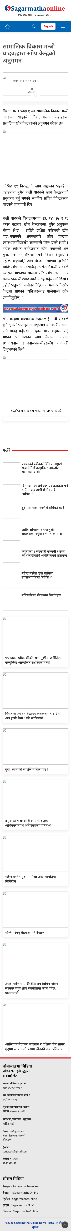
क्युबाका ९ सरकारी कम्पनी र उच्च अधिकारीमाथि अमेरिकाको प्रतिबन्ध (44, 553)
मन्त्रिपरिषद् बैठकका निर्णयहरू (41, 595)
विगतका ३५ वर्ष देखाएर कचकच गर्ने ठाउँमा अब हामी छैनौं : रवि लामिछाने (45, 489)
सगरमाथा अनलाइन (24, 80)
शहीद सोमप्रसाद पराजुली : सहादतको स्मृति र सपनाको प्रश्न (42, 531)
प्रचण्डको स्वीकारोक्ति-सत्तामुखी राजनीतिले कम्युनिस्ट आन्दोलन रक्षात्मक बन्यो (42, 467)
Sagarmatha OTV (22, 1205)
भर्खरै (6, 450)
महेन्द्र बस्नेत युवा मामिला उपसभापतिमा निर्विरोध (37, 575)
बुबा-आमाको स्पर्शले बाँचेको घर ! (43, 507)
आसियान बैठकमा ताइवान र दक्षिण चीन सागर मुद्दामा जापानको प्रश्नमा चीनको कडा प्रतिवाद (35, 1046)
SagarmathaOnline (25, 1193)
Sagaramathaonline (26, 1186)
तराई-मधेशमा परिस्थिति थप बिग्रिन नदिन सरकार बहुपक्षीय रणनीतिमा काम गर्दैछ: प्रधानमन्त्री (31, 988)
